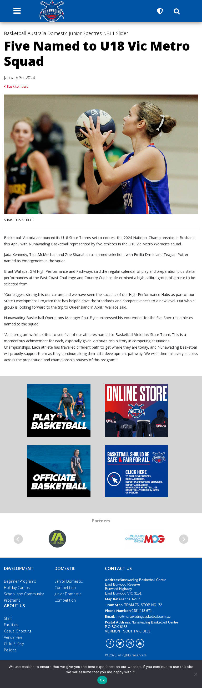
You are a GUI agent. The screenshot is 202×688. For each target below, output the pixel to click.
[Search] (177, 11)
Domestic (57, 33)
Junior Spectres (85, 33)
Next (183, 539)
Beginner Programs (20, 581)
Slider (122, 33)
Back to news (17, 86)
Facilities (11, 624)
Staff (8, 618)
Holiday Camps (17, 587)
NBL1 (109, 33)
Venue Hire (13, 637)
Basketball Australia (25, 33)
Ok (102, 680)
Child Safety (14, 643)
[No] (195, 674)
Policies (10, 649)
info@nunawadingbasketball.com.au (143, 616)
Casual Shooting (17, 630)
